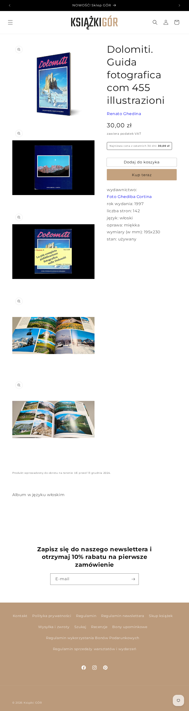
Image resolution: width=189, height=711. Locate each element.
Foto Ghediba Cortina (129, 196)
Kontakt (20, 616)
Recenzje (99, 627)
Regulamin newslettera (122, 616)
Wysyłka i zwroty (54, 627)
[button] (10, 22)
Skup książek (161, 616)
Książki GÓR (33, 702)
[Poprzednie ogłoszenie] (9, 5)
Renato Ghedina (124, 113)
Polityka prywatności (51, 616)
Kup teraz (142, 174)
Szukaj (80, 627)
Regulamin (86, 616)
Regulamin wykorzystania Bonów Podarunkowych (92, 638)
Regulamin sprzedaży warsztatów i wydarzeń (94, 649)
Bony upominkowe (129, 627)
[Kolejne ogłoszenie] (179, 5)
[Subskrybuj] (133, 579)
